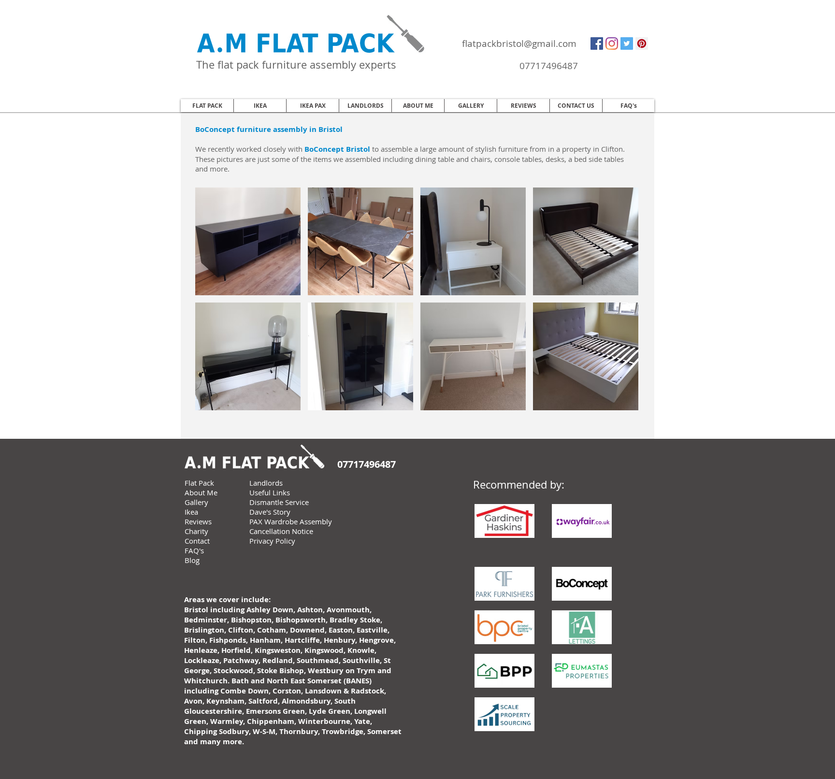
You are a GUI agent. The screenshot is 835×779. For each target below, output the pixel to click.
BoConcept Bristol (337, 149)
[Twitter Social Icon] (626, 43)
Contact (197, 541)
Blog (192, 560)
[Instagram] (611, 43)
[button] (248, 241)
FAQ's (194, 550)
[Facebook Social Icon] (596, 43)
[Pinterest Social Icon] (641, 43)
